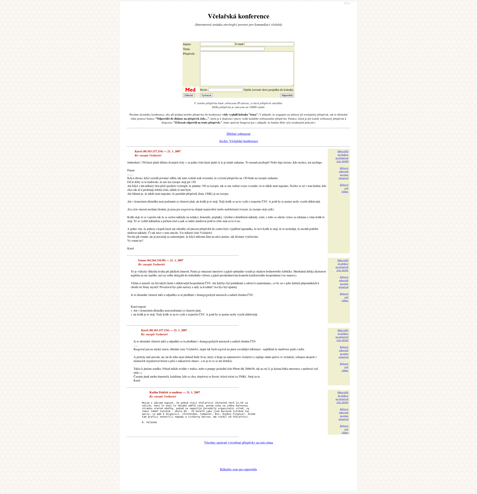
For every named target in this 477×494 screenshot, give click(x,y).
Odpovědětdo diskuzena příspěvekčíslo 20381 (342, 265)
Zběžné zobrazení (238, 133)
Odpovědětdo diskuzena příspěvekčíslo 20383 (342, 397)
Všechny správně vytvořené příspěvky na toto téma (238, 442)
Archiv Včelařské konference (238, 141)
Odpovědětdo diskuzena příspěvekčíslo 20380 (342, 156)
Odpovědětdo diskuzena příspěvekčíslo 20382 (342, 335)
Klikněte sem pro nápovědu (238, 469)
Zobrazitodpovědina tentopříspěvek (343, 173)
